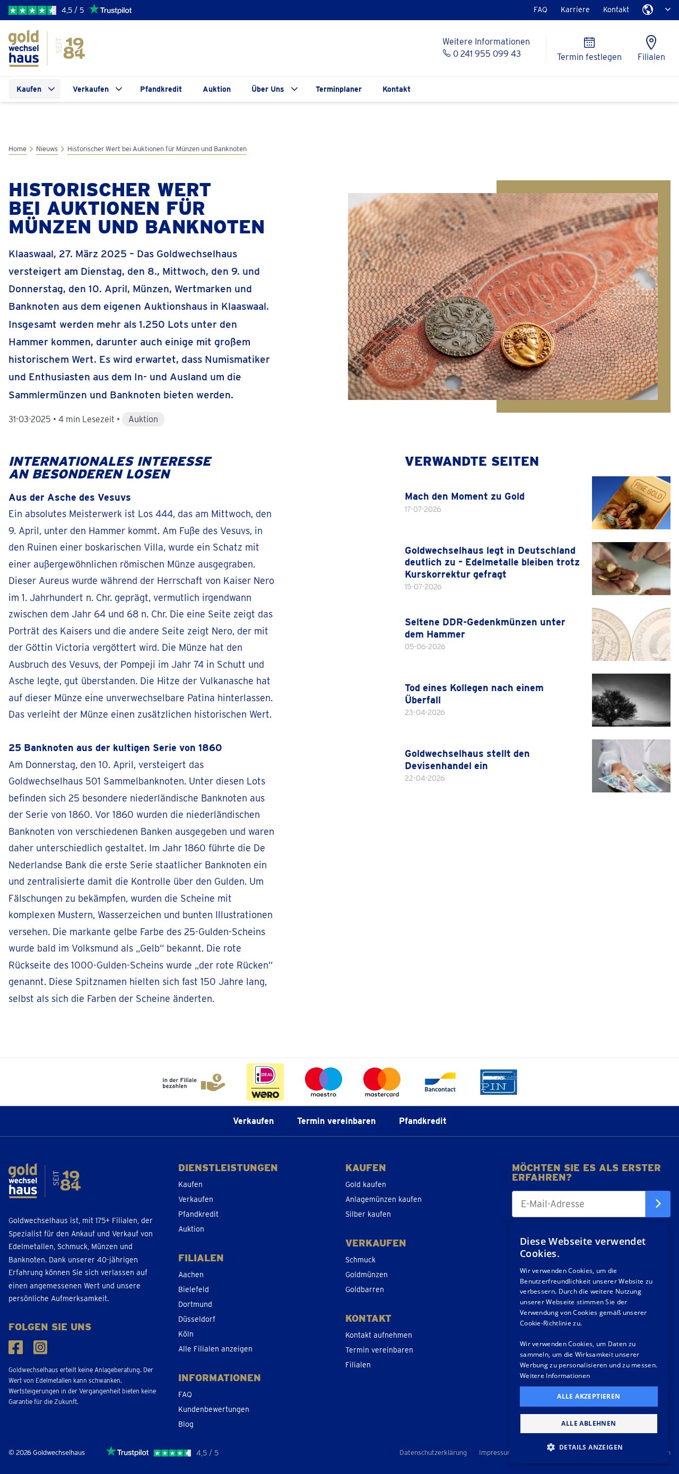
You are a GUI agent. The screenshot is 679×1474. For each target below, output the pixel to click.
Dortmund (195, 1304)
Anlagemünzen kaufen (383, 1199)
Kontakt (616, 9)
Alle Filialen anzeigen (215, 1349)
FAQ (540, 9)
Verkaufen (91, 89)
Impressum (496, 1452)
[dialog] (588, 1342)
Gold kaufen (365, 1184)
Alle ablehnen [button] (588, 1423)
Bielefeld (193, 1289)
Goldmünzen (366, 1274)
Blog (186, 1424)
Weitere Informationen (555, 1375)
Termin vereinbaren (336, 1121)
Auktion (217, 89)
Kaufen (28, 89)
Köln (186, 1334)
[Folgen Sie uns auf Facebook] (15, 1347)
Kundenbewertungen (213, 1409)
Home (17, 149)
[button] (589, 1447)
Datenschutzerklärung (433, 1452)
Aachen (191, 1274)
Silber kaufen (368, 1214)
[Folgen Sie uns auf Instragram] (40, 1347)
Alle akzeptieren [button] (588, 1396)
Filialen (358, 1364)
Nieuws (47, 149)
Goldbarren (364, 1289)
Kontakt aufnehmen (378, 1335)
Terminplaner (339, 89)
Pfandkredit (161, 89)
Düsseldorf (196, 1319)
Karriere (575, 9)
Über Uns (267, 89)
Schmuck (360, 1259)
